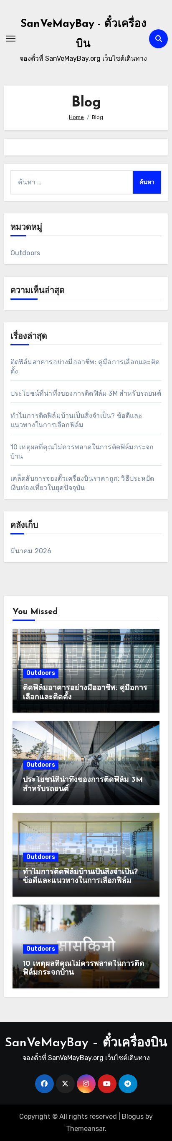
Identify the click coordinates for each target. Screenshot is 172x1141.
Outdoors (25, 253)
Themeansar (85, 1129)
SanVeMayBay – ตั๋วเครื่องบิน (86, 1043)
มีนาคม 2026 (31, 551)
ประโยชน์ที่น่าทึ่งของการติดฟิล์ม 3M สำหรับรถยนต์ (85, 393)
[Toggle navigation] (11, 39)
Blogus (133, 1116)
